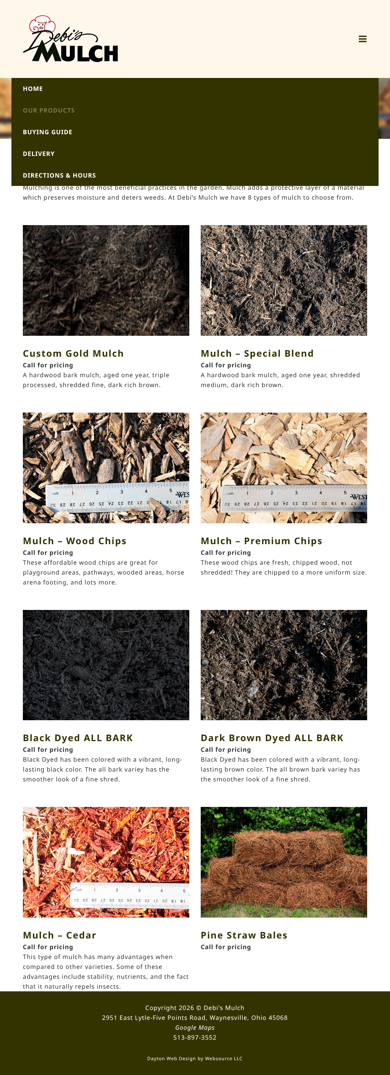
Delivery (39, 153)
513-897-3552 (195, 1037)
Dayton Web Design (171, 1058)
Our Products (49, 110)
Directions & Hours (59, 175)
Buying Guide (47, 132)
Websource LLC (224, 1058)
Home (33, 88)
